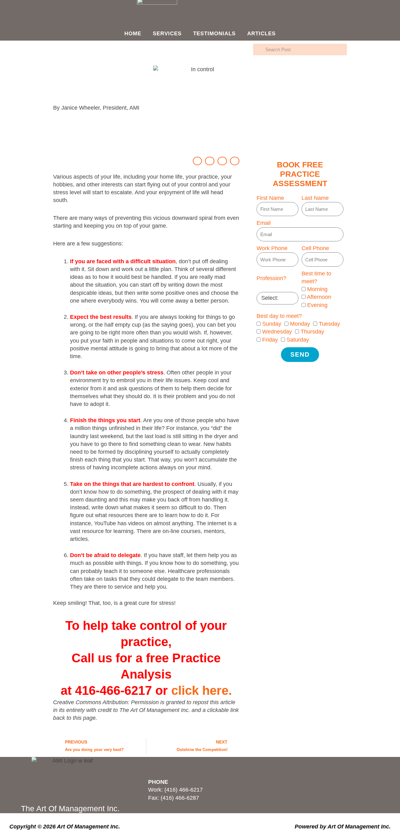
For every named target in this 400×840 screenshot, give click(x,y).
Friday (270, 340)
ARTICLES (261, 34)
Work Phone (272, 248)
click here (199, 690)
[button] (197, 161)
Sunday (271, 324)
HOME (132, 34)
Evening (317, 305)
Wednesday (277, 332)
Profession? (271, 278)
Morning (317, 289)
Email (264, 223)
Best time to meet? (316, 277)
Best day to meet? (279, 316)
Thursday (312, 332)
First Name (270, 198)
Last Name (315, 198)
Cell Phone (315, 248)
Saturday (298, 340)
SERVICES (167, 34)
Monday (300, 324)
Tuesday (329, 324)
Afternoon (319, 297)
